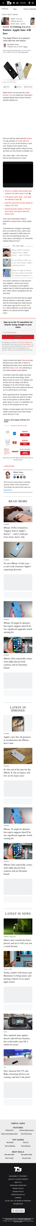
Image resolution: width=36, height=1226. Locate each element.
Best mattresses (26, 1146)
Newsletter (29, 87)
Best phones (9, 466)
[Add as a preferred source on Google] (18, 1210)
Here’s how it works (23, 52)
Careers (18, 1197)
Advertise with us (18, 1194)
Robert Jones (14, 44)
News (25, 46)
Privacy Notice (26, 344)
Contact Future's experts (18, 1179)
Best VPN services (26, 1133)
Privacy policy (18, 1188)
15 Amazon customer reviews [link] (19, 425)
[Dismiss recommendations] (33, 14)
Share (7, 87)
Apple (27, 93)
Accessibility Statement (18, 1176)
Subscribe (23, 3)
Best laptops (10, 1142)
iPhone (29, 138)
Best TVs (26, 1142)
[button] (18, 433)
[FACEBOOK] (15, 477)
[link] (7, 433)
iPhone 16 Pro (9, 1130)
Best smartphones (10, 1146)
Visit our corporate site (24, 1219)
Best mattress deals (26, 1154)
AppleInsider (16, 221)
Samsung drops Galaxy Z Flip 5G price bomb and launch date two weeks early (17, 211)
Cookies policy (18, 1191)
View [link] (24, 435)
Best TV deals (9, 1158)
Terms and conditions (18, 1185)
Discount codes (26, 1158)
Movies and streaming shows (9, 1133)
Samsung (25, 360)
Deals (15, 9)
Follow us (19, 87)
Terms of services (25, 342)
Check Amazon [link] (25, 453)
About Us (18, 1182)
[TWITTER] (18, 477)
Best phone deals (9, 1154)
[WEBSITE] (21, 477)
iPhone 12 (7, 95)
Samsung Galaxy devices (26, 1130)
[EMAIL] (24, 477)
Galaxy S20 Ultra (15, 368)
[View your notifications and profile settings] (14, 3)
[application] (18, 172)
